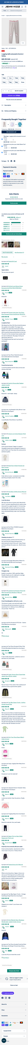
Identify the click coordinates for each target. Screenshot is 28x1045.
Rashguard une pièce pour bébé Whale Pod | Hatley (15, 145)
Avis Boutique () (19, 252)
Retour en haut (14, 985)
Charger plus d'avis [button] (14, 970)
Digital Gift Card (12, 261)
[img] (14, 217)
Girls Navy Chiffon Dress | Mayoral (17, 491)
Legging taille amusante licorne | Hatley (14, 15)
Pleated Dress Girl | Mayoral (15, 864)
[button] (25, 6)
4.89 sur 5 (18, 217)
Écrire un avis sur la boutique (14, 234)
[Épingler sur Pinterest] (14, 161)
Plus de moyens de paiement (14, 99)
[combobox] (14, 10)
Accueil (3, 15)
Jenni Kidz (7, 1041)
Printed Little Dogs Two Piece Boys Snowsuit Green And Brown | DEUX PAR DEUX (14, 314)
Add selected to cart (11, 132)
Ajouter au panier (19, 90)
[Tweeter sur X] (8, 161)
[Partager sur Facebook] (11, 161)
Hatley (3, 48)
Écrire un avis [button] (14, 203)
